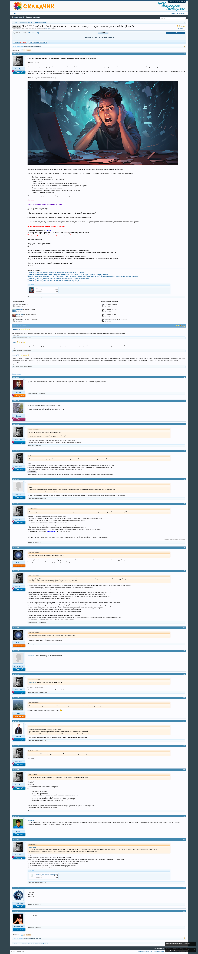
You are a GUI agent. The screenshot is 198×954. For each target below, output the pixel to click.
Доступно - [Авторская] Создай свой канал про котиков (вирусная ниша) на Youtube (56, 272)
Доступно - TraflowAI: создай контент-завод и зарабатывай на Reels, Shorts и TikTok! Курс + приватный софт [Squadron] (68, 274)
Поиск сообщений (18, 17)
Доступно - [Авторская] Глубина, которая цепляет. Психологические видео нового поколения (59, 279)
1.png (37, 288)
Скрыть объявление (194, 943)
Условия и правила (143, 951)
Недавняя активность (33, 17)
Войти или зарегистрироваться (177, 1)
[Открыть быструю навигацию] (184, 22)
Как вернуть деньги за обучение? (177, 950)
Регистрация (180, 13)
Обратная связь (159, 948)
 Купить (103, 32)
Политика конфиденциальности (159, 951)
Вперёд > (28, 50)
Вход (173, 13)
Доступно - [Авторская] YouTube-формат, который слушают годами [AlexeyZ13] (54, 280)
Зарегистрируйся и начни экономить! (178, 943)
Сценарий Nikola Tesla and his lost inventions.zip (48, 874)
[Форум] (14, 13)
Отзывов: (181, 28)
